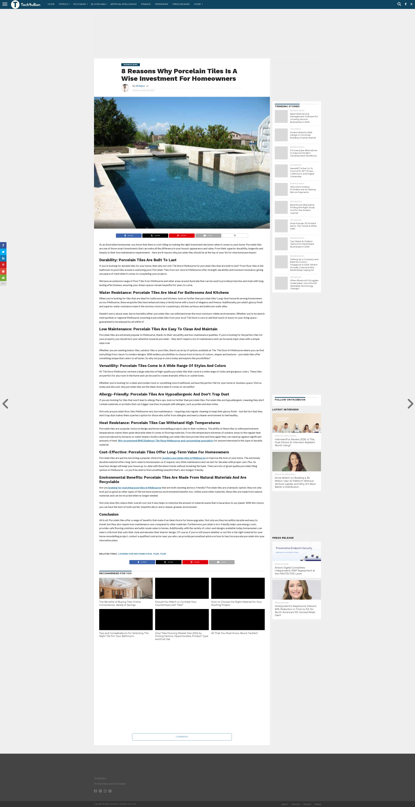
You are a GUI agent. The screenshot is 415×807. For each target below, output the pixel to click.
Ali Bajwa (140, 85)
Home (51, 4)
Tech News (79, 4)
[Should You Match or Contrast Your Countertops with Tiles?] (182, 594)
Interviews (161, 4)
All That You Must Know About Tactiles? (234, 633)
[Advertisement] (207, 33)
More (197, 4)
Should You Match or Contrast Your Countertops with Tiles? (175, 603)
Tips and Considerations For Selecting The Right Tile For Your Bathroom (124, 635)
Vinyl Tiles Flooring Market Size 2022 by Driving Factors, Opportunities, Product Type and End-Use (181, 636)
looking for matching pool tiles (138, 554)
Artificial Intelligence (123, 4)
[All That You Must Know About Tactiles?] (238, 625)
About (284, 804)
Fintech (63, 4)
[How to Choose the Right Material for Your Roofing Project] (238, 594)
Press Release (181, 4)
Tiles (163, 554)
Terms (318, 804)
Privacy (307, 804)
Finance (146, 4)
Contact (295, 804)
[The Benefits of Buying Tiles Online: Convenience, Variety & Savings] (126, 594)
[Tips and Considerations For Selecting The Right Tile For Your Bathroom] (126, 625)
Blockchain (98, 4)
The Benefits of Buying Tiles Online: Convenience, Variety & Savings (120, 603)
